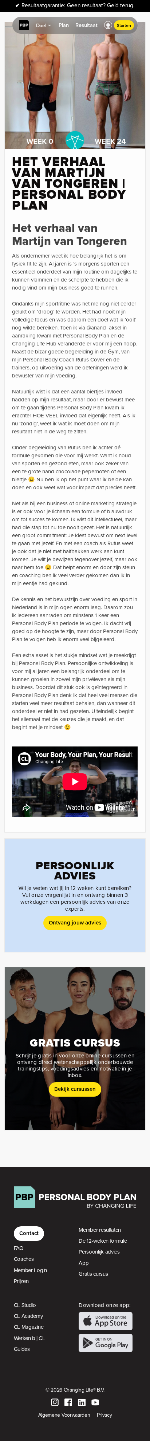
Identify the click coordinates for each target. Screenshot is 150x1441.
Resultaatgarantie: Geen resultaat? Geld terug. (75, 5)
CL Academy (28, 1316)
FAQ (18, 1248)
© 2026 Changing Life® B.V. (75, 1389)
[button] (108, 25)
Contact (29, 1233)
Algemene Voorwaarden (64, 1414)
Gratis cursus (93, 1274)
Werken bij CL (29, 1338)
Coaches (24, 1259)
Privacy (104, 1414)
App (83, 1263)
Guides (22, 1349)
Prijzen (21, 1281)
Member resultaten (100, 1230)
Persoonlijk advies (99, 1251)
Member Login (30, 1270)
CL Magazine (29, 1327)
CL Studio (25, 1305)
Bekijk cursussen (75, 1089)
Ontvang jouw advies (75, 922)
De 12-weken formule (103, 1240)
